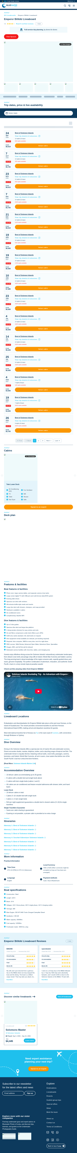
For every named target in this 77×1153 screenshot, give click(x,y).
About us (70, 1)
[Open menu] (74, 6)
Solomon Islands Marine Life (24, 763)
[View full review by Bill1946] (21, 964)
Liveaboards (51, 1092)
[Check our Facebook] (52, 1140)
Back (29, 440)
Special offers (52, 1104)
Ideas (49, 1108)
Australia (55, 733)
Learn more (29, 1040)
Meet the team (52, 1112)
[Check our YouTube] (57, 1139)
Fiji (37, 733)
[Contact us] (69, 6)
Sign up (30, 1093)
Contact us (51, 1122)
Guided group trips (54, 1100)
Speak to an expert (38, 507)
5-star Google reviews (11, 1)
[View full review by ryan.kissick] (56, 964)
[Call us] (52, 1132)
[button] (24, 133)
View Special (11, 36)
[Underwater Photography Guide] (24, 1136)
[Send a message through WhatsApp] (57, 1132)
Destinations (51, 1088)
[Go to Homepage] (9, 6)
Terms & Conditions (54, 1127)
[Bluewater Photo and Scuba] (9, 1136)
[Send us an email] (48, 1132)
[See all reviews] (2, 1)
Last (56, 440)
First (20, 440)
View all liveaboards (64, 996)
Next (48, 440)
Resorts (50, 1096)
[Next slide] (75, 475)
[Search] (65, 6)
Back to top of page (54, 1146)
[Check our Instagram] (48, 1140)
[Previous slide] (2, 475)
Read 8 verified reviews (24, 24)
